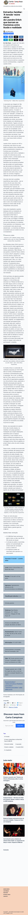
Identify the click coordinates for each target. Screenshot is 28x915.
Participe (5, 892)
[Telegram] (5, 40)
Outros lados (6, 894)
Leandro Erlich (19, 747)
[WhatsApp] (11, 40)
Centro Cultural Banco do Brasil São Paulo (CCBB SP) (13, 740)
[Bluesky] (5, 37)
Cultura (6, 33)
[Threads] (16, 40)
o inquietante (7, 750)
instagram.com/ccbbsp (11, 687)
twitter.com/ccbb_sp (11, 683)
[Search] (24, 8)
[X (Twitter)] (16, 37)
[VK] (21, 37)
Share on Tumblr (13, 707)
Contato (5, 896)
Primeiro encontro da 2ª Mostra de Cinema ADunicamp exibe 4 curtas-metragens (13, 778)
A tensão (6, 736)
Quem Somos (6, 889)
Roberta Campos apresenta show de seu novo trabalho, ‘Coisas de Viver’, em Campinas (13, 820)
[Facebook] (11, 37)
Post (5, 702)
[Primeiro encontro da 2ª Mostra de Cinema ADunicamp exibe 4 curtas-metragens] (14, 769)
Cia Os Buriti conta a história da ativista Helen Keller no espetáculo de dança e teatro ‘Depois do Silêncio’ (13, 840)
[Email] (21, 40)
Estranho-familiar (8, 744)
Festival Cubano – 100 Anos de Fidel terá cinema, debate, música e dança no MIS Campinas (13, 799)
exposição (18, 744)
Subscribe (20, 725)
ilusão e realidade (8, 747)
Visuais (11, 33)
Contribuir (6, 890)
